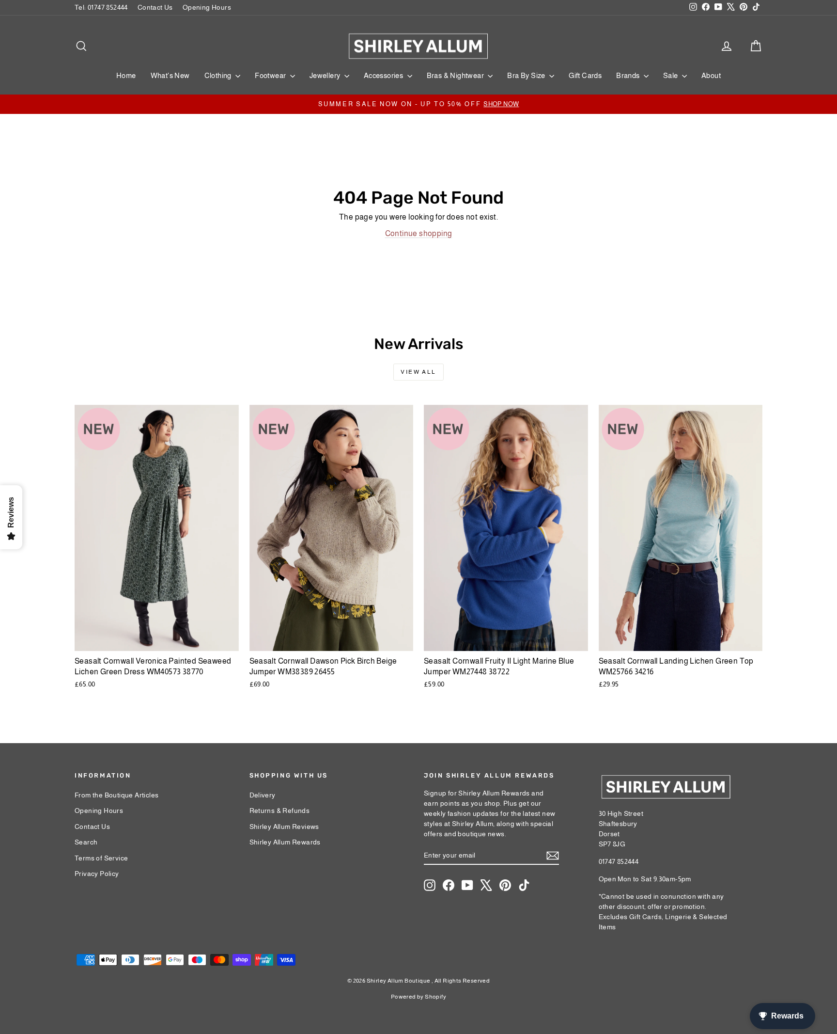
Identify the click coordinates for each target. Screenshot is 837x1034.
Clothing (218, 75)
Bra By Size (527, 75)
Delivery (262, 795)
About (711, 75)
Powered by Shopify (418, 996)
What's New (170, 75)
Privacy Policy (97, 873)
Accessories (384, 75)
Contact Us (155, 7)
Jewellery (326, 75)
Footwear (271, 75)
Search (86, 842)
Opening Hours (207, 7)
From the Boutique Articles (116, 795)
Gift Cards (585, 75)
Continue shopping (418, 233)
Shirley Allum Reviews (284, 826)
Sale (671, 75)
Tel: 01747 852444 (101, 7)
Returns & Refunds (279, 810)
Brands (628, 75)
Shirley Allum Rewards (285, 842)
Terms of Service (101, 858)
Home (126, 75)
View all (418, 371)
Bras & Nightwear (456, 75)
